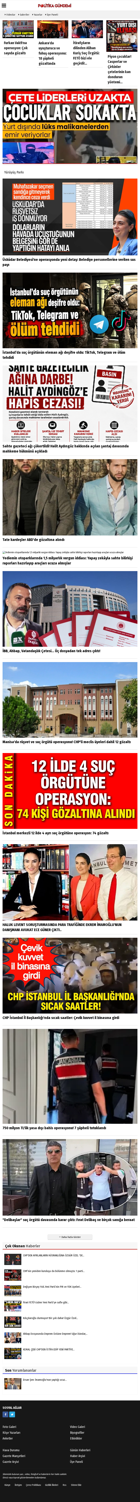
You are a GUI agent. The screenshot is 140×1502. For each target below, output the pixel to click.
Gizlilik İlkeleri (51, 1485)
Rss (64, 1485)
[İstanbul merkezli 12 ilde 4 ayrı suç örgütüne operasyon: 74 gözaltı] (70, 790)
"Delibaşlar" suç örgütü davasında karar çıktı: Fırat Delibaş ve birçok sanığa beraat (69, 1219)
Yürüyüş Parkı (14, 172)
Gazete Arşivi (11, 1462)
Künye (7, 1485)
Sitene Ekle (76, 1485)
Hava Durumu (11, 1450)
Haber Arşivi (77, 1456)
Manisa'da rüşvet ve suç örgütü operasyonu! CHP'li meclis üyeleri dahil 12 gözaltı (67, 742)
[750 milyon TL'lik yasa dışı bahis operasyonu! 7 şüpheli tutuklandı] (70, 1076)
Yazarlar (37, 14)
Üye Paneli (52, 14)
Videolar (10, 14)
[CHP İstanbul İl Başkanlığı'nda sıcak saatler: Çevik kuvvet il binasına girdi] (70, 975)
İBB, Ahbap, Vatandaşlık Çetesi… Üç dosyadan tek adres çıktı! (51, 651)
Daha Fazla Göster (71, 1237)
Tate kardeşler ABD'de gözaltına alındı (34, 539)
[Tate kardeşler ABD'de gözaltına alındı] (70, 497)
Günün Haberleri (80, 1450)
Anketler (8, 1438)
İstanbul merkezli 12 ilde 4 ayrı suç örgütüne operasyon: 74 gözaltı (56, 833)
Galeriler (24, 14)
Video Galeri (77, 1427)
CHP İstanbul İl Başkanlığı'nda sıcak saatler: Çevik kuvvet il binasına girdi (61, 1017)
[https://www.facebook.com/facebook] (5, 1414)
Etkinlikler (76, 1438)
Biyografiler (77, 1433)
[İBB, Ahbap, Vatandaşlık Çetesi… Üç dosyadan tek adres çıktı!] (70, 608)
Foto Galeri (9, 1427)
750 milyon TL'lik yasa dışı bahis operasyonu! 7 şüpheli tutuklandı (54, 1128)
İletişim (18, 1485)
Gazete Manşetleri (14, 1456)
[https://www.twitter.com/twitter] (12, 1414)
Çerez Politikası (33, 1485)
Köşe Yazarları (11, 1433)
